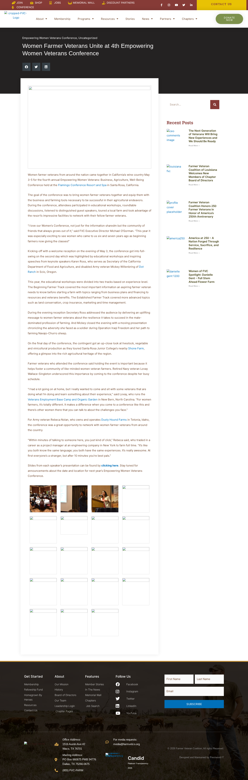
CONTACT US (221, 4)
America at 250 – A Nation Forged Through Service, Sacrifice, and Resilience (204, 243)
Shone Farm (136, 348)
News (145, 19)
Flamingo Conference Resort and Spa (82, 185)
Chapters (188, 19)
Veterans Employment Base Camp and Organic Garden (62, 399)
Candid (136, 758)
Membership (62, 19)
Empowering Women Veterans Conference (49, 38)
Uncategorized (87, 38)
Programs (84, 19)
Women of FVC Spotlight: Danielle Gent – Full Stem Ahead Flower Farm (201, 276)
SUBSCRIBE (194, 704)
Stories (130, 19)
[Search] (214, 104)
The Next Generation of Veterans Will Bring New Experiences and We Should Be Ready (203, 136)
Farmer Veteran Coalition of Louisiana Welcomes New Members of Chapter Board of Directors (203, 173)
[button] (26, 67)
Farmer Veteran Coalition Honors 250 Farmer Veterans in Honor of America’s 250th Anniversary (202, 209)
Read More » (194, 146)
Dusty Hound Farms (114, 419)
